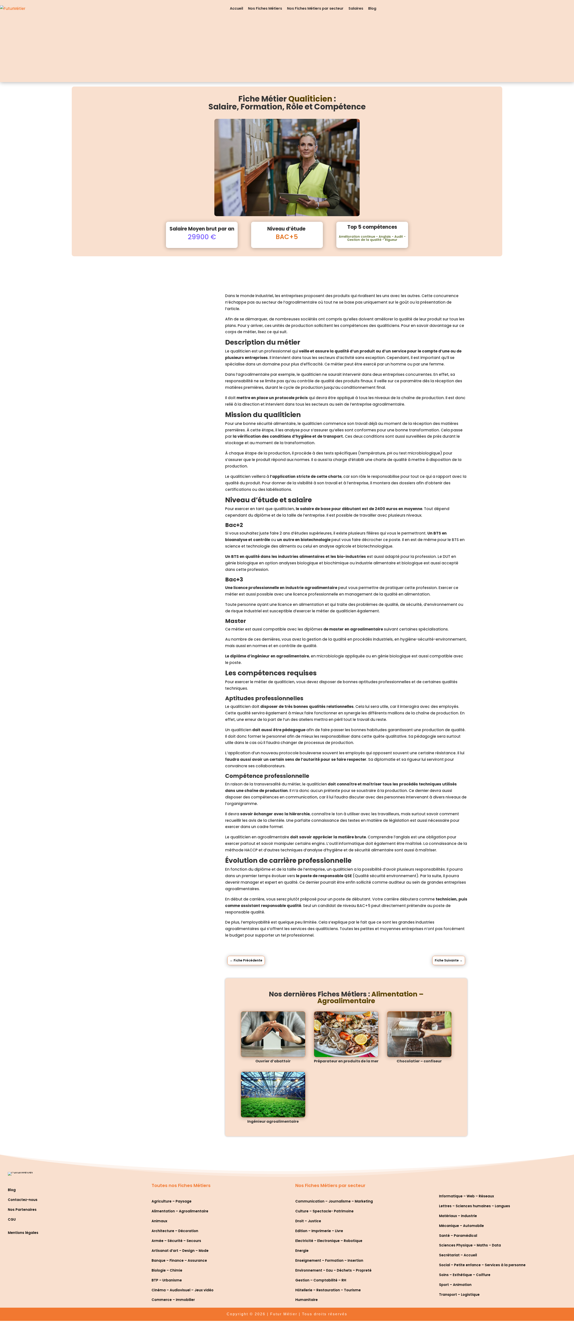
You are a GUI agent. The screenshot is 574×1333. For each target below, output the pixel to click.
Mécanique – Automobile (461, 1225)
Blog (372, 8)
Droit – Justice (308, 1221)
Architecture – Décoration (175, 1231)
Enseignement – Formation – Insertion (329, 1260)
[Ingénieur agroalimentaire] (273, 1095)
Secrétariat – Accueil (458, 1255)
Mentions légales (23, 1232)
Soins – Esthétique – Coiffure (464, 1274)
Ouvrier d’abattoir (273, 1061)
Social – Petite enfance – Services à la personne (482, 1265)
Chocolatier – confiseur (419, 1061)
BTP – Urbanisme (167, 1280)
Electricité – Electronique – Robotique (328, 1240)
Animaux (159, 1221)
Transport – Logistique (459, 1294)
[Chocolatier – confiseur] (419, 1034)
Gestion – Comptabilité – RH (320, 1280)
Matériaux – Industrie (458, 1215)
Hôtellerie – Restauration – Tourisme (328, 1290)
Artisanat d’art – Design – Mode (180, 1250)
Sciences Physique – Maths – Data (470, 1245)
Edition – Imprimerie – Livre (319, 1231)
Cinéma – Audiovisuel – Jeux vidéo (182, 1290)
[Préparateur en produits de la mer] (346, 1034)
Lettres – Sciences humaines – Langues (474, 1206)
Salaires (355, 8)
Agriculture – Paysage (171, 1201)
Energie (302, 1250)
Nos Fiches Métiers (265, 8)
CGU (12, 1219)
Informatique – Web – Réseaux (466, 1196)
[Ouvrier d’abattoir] (273, 1034)
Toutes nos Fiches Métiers (181, 1185)
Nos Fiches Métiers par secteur (315, 8)
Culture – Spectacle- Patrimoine (324, 1211)
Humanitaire (306, 1299)
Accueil (236, 8)
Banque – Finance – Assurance (179, 1260)
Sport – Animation (455, 1284)
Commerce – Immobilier (173, 1299)
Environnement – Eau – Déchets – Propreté (333, 1270)
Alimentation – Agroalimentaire (180, 1211)
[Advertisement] (287, 50)
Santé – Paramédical (458, 1235)
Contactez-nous (22, 1199)
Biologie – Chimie (167, 1270)
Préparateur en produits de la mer (346, 1061)
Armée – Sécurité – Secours (176, 1240)
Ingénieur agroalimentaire (273, 1121)
